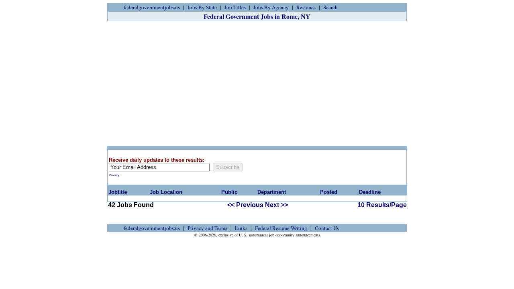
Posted (328, 192)
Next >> (276, 204)
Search (330, 7)
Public (229, 192)
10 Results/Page (382, 204)
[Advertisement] (257, 83)
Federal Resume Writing (281, 228)
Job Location (166, 192)
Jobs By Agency (271, 7)
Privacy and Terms (207, 228)
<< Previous (245, 204)
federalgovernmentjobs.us (152, 7)
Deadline (370, 192)
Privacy (114, 175)
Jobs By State (202, 7)
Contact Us (327, 228)
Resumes (306, 7)
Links (241, 228)
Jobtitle (117, 192)
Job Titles (235, 7)
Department (271, 192)
